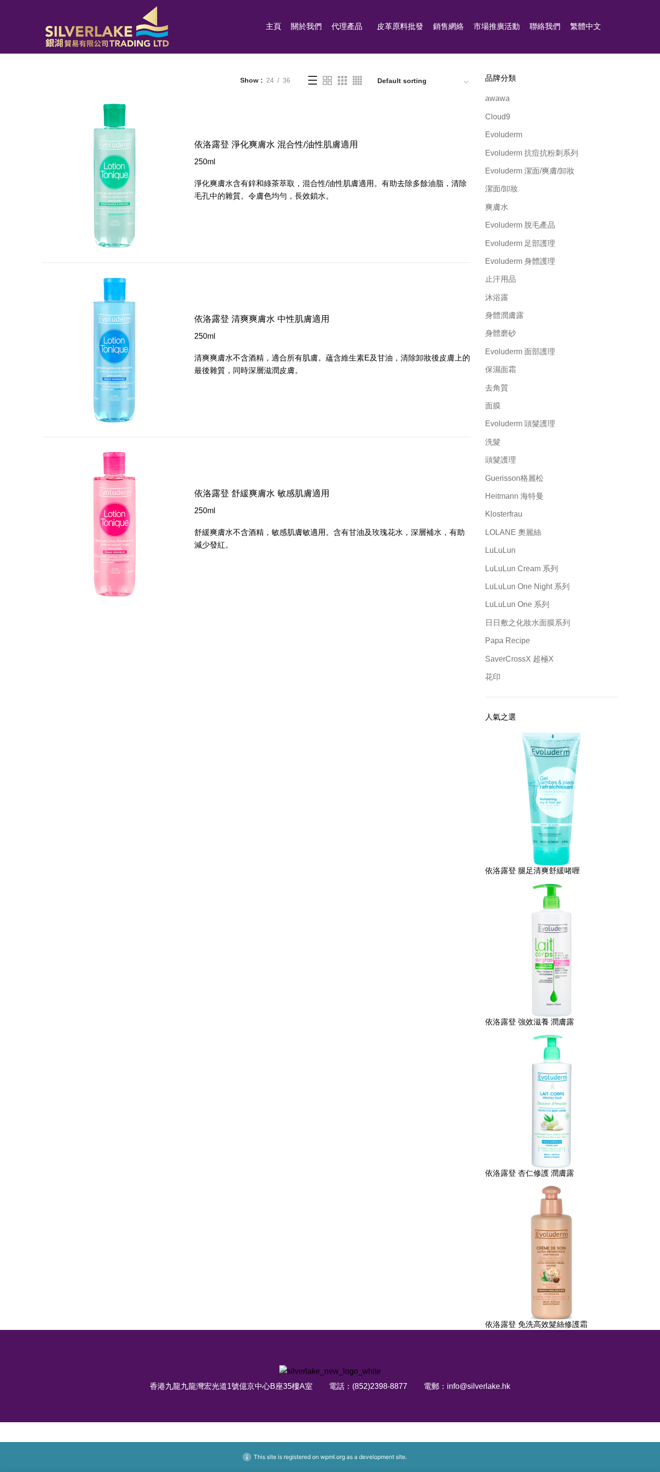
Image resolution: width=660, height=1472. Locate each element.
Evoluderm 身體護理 (520, 261)
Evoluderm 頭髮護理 (520, 423)
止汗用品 (500, 279)
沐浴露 (496, 297)
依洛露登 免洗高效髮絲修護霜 (536, 1324)
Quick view (180, 119)
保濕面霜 (500, 369)
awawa (497, 98)
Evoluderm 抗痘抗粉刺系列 (531, 153)
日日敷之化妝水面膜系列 (527, 623)
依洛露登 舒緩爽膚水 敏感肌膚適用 (262, 493)
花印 (493, 677)
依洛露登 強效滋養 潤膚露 (529, 1022)
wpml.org (332, 1456)
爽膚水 (496, 207)
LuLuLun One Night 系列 (527, 586)
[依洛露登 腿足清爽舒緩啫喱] (551, 798)
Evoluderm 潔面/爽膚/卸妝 (529, 171)
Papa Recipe (507, 640)
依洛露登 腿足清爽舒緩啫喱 (532, 870)
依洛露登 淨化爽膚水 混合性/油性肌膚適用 (276, 144)
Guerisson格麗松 (514, 478)
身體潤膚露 (504, 315)
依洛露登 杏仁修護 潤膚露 (529, 1173)
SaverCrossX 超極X (519, 659)
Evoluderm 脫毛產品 (520, 225)
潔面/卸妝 (501, 189)
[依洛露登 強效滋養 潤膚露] (551, 950)
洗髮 (493, 442)
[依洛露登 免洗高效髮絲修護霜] (551, 1252)
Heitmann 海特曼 (514, 496)
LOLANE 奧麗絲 (513, 532)
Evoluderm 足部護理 (520, 243)
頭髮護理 (500, 460)
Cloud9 (497, 117)
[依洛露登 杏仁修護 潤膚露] (551, 1101)
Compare (180, 140)
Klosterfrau (503, 514)
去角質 (496, 388)
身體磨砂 (500, 333)
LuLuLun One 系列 (517, 604)
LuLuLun (500, 550)
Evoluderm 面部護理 (520, 351)
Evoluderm (503, 134)
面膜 (493, 406)
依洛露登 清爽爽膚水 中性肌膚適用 (262, 319)
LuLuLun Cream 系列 (521, 568)
